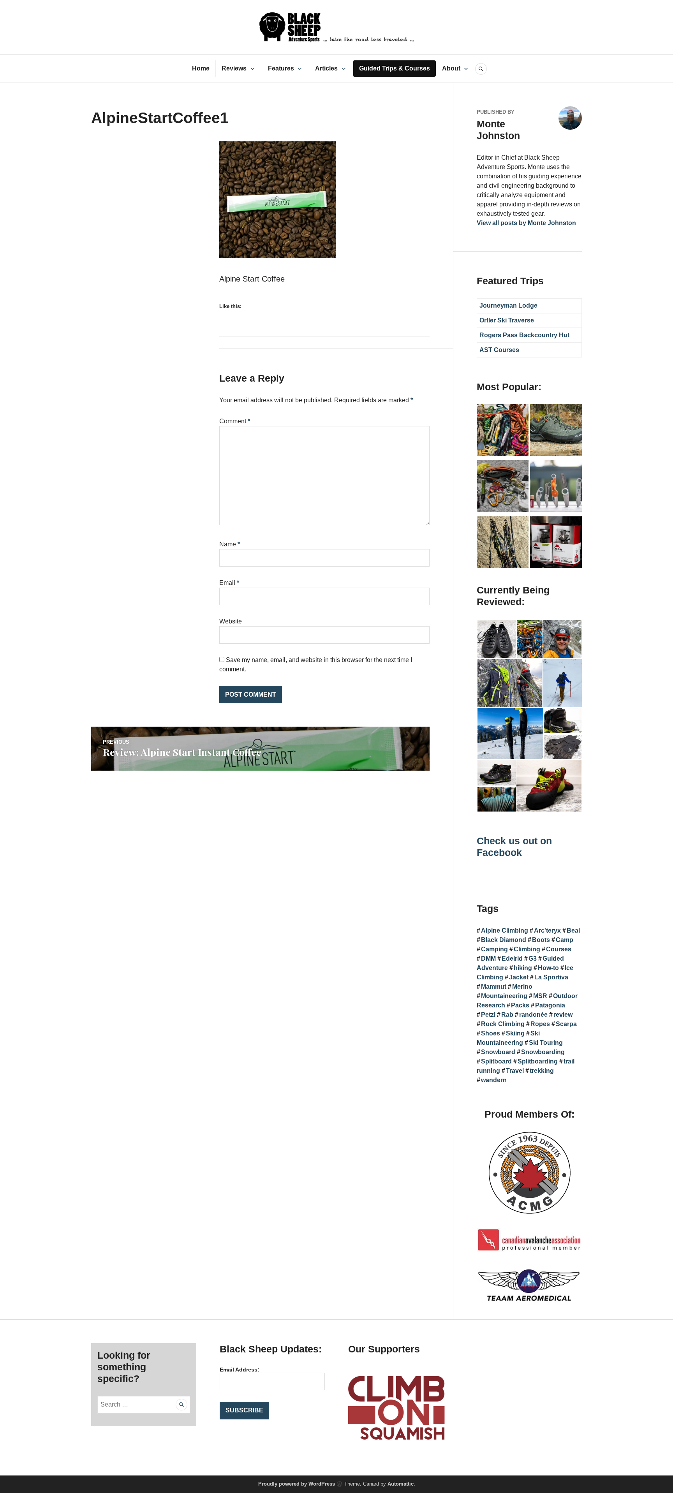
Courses (558, 949)
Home (201, 68)
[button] (496, 639)
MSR (540, 996)
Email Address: (239, 1369)
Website (230, 621)
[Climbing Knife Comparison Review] (556, 487)
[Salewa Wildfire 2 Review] (556, 431)
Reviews (234, 68)
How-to (548, 968)
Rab (507, 1014)
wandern (494, 1080)
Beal (573, 930)
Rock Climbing (503, 1024)
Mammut (493, 986)
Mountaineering (504, 996)
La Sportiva (551, 977)
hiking (523, 968)
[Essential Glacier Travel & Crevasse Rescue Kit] (503, 487)
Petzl (488, 1014)
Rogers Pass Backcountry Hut (524, 335)
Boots (541, 940)
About (451, 68)
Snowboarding (543, 1052)
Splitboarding (538, 1061)
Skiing (515, 1033)
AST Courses (499, 350)
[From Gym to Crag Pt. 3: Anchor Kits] (503, 543)
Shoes (490, 1033)
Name (229, 544)
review (563, 1014)
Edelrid (512, 958)
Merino (522, 986)
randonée (533, 1014)
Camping (494, 949)
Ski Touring (546, 1042)
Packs (520, 1005)
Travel (515, 1070)
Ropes (540, 1024)
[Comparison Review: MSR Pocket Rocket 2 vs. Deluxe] (556, 543)
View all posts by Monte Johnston (526, 223)
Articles (326, 68)
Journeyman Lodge (508, 305)
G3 (533, 958)
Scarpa (566, 1024)
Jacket (519, 977)
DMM (488, 958)
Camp (564, 940)
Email (229, 582)
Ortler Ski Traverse (506, 320)
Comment (234, 421)
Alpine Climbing (504, 930)
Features (281, 68)
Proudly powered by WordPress (296, 1484)
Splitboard (496, 1061)
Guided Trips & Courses (394, 68)
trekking (542, 1070)
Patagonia (550, 1005)
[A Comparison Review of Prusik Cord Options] (503, 431)
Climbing (527, 949)
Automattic (401, 1484)
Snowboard (498, 1052)
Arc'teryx (547, 930)
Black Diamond (503, 940)
